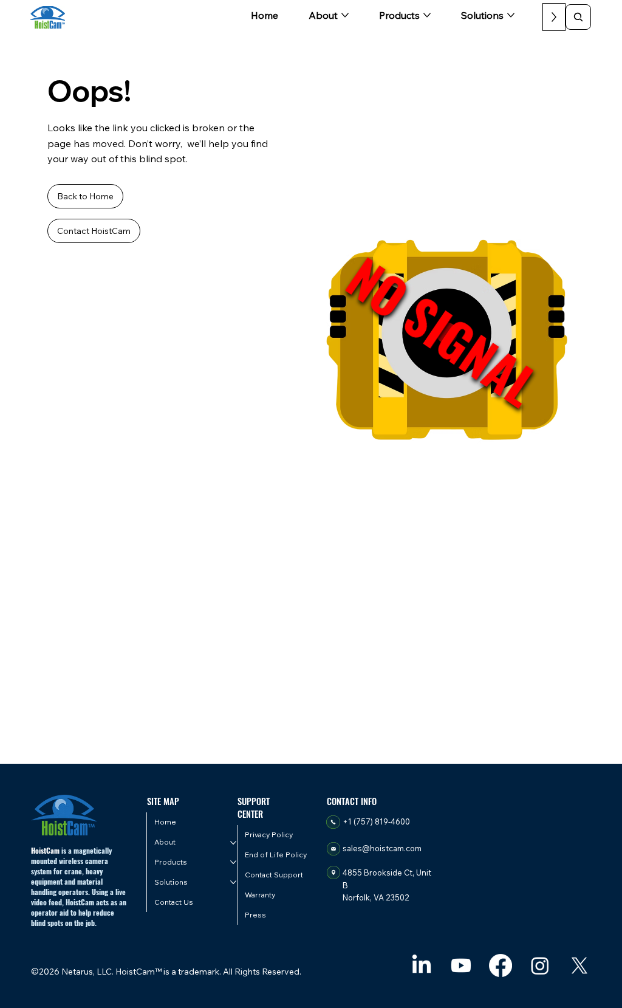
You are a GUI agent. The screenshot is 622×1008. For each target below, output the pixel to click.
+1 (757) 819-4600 (376, 821)
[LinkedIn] (421, 965)
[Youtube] (461, 965)
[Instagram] (540, 965)
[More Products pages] (427, 15)
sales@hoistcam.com (382, 848)
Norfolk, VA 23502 (376, 897)
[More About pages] (345, 15)
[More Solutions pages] (510, 15)
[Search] (578, 17)
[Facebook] (500, 965)
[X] (579, 965)
